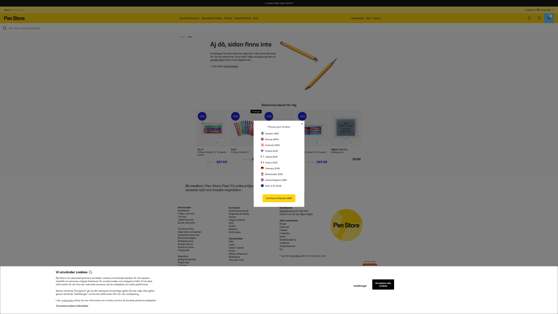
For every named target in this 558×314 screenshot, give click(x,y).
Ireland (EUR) (271, 157)
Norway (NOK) (272, 139)
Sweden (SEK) (272, 133)
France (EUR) (271, 162)
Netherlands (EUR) (274, 174)
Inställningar (360, 285)
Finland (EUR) (271, 151)
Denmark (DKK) (272, 145)
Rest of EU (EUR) (273, 186)
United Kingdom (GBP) (276, 180)
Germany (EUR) (272, 168)
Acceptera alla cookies (383, 284)
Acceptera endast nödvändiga (72, 305)
